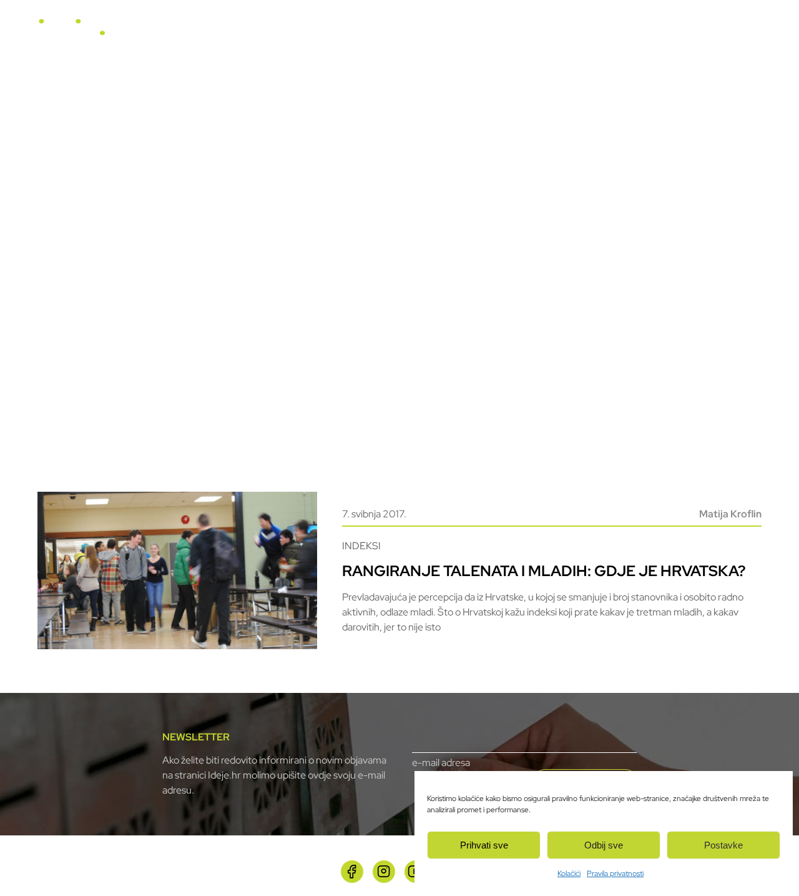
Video (495, 32)
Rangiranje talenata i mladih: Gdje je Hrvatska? (543, 570)
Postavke (723, 845)
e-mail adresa (441, 762)
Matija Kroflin (730, 513)
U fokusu (388, 32)
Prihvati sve (484, 845)
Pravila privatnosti (615, 874)
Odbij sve (603, 845)
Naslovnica (328, 32)
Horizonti (446, 32)
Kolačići (569, 874)
